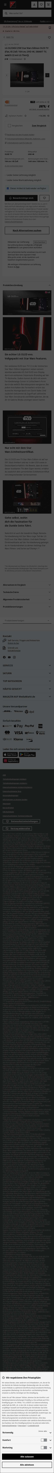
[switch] (44, 1440)
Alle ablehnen (27, 1464)
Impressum (22, 1425)
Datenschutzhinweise (9, 1425)
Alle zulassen (27, 1456)
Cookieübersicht (33, 1425)
